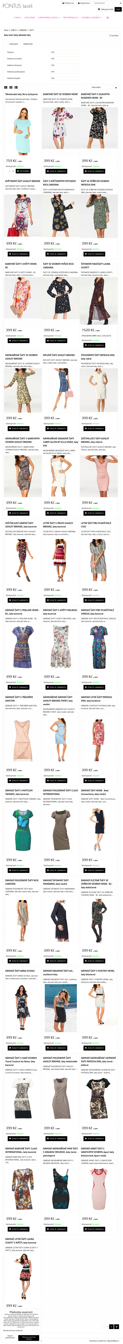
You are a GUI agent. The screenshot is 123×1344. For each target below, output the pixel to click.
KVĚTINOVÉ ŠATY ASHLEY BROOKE (22, 181)
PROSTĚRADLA (70, 17)
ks (13, 171)
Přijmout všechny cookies (28, 1338)
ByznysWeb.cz (113, 1341)
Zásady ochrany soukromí (13, 1330)
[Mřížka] (6, 88)
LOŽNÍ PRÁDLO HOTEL (48, 17)
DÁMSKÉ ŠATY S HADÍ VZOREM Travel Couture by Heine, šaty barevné (21, 1061)
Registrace (85, 3)
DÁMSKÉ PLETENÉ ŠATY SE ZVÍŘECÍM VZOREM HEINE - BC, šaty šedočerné (96, 884)
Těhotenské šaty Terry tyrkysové (21, 94)
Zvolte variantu (57, 171)
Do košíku (24, 171)
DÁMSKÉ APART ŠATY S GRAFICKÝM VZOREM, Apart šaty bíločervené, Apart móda (97, 1152)
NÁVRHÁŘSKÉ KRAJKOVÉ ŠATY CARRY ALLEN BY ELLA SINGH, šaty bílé (60, 442)
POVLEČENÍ (30, 17)
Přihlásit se (69, 3)
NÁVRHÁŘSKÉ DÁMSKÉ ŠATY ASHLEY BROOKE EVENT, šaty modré (58, 701)
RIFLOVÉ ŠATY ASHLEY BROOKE (59, 355)
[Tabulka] (16, 88)
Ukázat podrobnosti (10, 1337)
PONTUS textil (18, 6)
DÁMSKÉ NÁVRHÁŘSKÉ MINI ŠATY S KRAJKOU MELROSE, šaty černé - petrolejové (60, 1152)
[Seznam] (11, 88)
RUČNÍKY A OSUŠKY (90, 17)
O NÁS (17, 17)
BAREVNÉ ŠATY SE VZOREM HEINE (60, 94)
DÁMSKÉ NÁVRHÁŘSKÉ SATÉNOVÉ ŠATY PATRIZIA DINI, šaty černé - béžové (98, 1061)
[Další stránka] (116, 1326)
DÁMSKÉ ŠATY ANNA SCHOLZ (20, 970)
